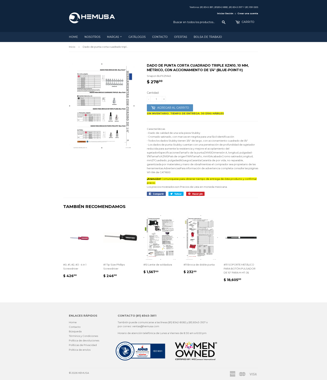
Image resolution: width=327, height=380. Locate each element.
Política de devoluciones (84, 340)
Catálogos (137, 37)
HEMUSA (83, 372)
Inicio (72, 46)
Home (73, 37)
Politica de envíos (79, 349)
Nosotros (92, 37)
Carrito (247, 22)
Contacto (160, 37)
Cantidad (153, 92)
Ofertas (180, 37)
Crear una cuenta (247, 13)
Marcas (113, 37)
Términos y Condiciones (83, 335)
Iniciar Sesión (225, 13)
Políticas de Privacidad (83, 345)
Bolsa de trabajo (208, 37)
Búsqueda (75, 331)
